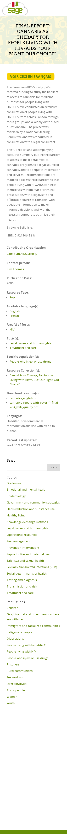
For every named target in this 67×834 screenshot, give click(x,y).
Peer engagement (18, 541)
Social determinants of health (27, 573)
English (15, 311)
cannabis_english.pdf (24, 398)
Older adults (15, 638)
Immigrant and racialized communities (33, 626)
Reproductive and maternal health (30, 554)
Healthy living (16, 515)
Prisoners (13, 664)
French (14, 316)
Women (12, 697)
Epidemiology (16, 496)
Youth (11, 703)
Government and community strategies (33, 502)
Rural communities (20, 671)
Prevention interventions (23, 548)
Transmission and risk (22, 586)
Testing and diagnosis (22, 580)
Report (14, 297)
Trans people (16, 690)
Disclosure (14, 483)
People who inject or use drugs (30, 361)
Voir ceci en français (30, 76)
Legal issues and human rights (30, 343)
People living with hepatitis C (26, 645)
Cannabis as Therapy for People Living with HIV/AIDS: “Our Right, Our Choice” (34, 379)
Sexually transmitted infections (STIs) (32, 567)
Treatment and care (23, 348)
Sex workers (15, 677)
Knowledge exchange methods (27, 522)
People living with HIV (21, 651)
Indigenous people (19, 632)
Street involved (17, 684)
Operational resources (22, 535)
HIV (12, 329)
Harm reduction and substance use (31, 509)
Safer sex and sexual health (25, 560)
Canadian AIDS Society (22, 254)
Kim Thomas (15, 269)
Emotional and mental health (26, 489)
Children (12, 608)
